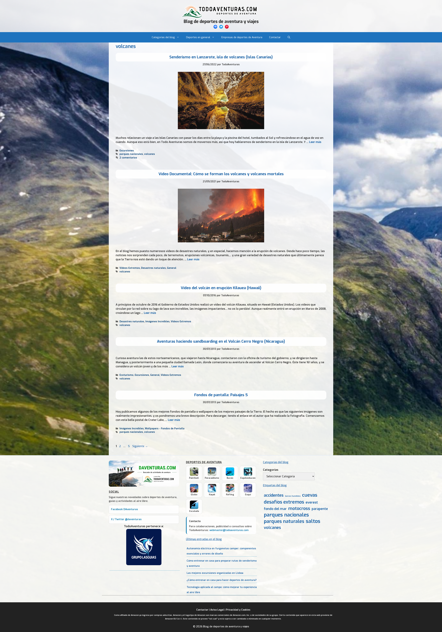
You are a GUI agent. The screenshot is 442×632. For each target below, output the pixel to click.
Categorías (270, 470)
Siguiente (140, 446)
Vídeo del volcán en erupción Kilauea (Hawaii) (221, 287)
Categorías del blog (163, 37)
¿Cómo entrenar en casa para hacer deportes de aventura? (222, 580)
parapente (320, 509)
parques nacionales (131, 154)
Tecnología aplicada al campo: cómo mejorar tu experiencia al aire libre (222, 590)
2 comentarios (128, 157)
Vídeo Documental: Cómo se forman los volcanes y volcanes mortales (221, 173)
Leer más (315, 142)
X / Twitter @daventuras (126, 519)
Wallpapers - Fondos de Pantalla (164, 428)
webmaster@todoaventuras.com (229, 530)
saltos (313, 521)
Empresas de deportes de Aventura (241, 37)
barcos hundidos (293, 496)
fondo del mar (275, 508)
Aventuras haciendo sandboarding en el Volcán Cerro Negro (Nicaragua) (221, 341)
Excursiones (126, 150)
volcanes (149, 154)
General (171, 267)
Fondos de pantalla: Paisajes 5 (221, 394)
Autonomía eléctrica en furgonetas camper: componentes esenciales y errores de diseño (221, 551)
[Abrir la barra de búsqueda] (289, 37)
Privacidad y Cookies (238, 609)
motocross (299, 508)
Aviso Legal (217, 609)
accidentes (274, 495)
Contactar (275, 37)
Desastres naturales (153, 267)
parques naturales (284, 521)
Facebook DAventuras (124, 509)
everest (312, 502)
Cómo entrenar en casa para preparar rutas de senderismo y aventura (222, 563)
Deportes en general (198, 37)
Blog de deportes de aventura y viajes (221, 21)
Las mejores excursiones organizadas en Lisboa (215, 573)
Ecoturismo (126, 375)
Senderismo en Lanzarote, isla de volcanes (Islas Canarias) (221, 57)
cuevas (309, 495)
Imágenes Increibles (157, 321)
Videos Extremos (129, 267)
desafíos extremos (284, 502)
